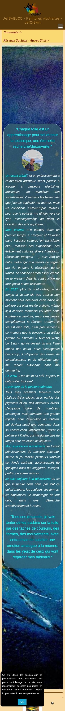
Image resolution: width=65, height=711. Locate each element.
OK (22, 701)
